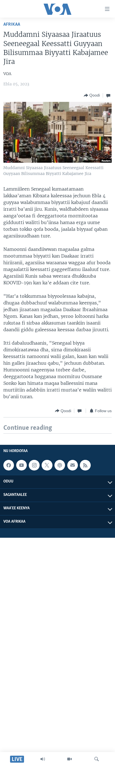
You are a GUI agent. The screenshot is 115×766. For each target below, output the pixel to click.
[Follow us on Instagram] (34, 465)
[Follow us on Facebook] (8, 465)
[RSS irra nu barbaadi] (85, 465)
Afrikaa (11, 24)
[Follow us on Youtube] (21, 465)
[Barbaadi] (96, 759)
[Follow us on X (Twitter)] (47, 465)
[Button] (92, 95)
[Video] (69, 759)
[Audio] (42, 759)
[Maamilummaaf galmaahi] (72, 465)
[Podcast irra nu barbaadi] (59, 465)
